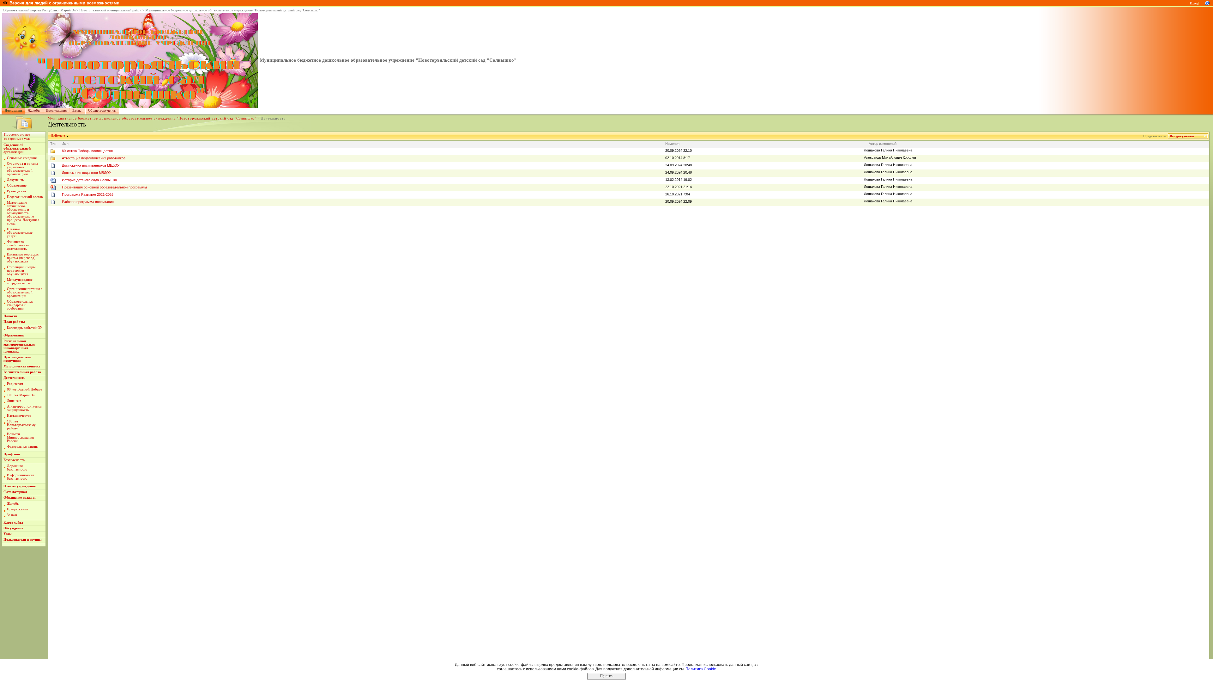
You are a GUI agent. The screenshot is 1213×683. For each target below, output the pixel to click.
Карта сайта (13, 522)
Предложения (56, 110)
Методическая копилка (21, 366)
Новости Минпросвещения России (20, 437)
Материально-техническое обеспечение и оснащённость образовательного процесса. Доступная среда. (23, 213)
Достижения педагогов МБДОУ (86, 173)
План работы (14, 321)
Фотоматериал (15, 492)
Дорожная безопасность (17, 467)
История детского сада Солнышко (89, 180)
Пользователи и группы (22, 539)
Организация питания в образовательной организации (24, 292)
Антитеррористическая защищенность (24, 408)
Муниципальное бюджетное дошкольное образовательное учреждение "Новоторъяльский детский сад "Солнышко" (232, 10)
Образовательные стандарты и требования (20, 305)
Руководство (16, 191)
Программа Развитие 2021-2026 (87, 194)
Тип (53, 143)
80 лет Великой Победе (24, 389)
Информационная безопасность (20, 476)
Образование (17, 185)
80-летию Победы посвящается (87, 151)
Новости (10, 316)
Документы (15, 180)
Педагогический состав (25, 197)
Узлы (7, 534)
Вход (1194, 3)
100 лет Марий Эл (20, 395)
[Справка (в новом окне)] (1207, 2)
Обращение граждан (19, 497)
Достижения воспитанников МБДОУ (90, 165)
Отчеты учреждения (19, 486)
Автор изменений (882, 143)
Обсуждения (13, 528)
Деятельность (14, 377)
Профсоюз (11, 454)
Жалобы (34, 110)
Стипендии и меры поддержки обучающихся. (21, 270)
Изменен (672, 143)
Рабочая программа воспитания (88, 202)
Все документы (1182, 136)
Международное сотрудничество (20, 281)
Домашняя (13, 110)
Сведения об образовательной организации (17, 148)
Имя (65, 143)
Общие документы (102, 110)
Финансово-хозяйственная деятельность (18, 245)
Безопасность (14, 460)
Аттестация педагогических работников (93, 158)
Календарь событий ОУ (24, 327)
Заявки (77, 110)
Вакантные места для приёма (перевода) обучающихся (23, 258)
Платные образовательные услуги (20, 232)
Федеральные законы (22, 446)
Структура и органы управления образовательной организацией (22, 169)
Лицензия (14, 401)
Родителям (15, 383)
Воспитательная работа (22, 372)
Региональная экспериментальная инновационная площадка (19, 346)
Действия (58, 136)
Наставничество (19, 415)
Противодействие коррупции (17, 358)
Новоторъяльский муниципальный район (110, 10)
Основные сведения (22, 158)
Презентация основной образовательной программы (104, 187)
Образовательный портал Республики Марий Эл (39, 10)
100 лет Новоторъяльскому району (21, 425)
